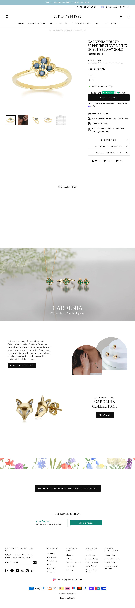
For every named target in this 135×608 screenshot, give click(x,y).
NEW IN (21, 23)
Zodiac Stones (91, 566)
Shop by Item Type (58, 23)
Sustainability (52, 561)
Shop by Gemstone (37, 23)
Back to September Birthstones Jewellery (69, 488)
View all (105, 415)
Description (108, 140)
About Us (50, 553)
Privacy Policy (110, 555)
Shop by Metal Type (81, 23)
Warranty (69, 570)
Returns (69, 559)
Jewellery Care (91, 555)
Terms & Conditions (112, 559)
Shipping (101, 63)
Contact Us (70, 566)
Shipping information (108, 146)
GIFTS (97, 23)
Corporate (51, 572)
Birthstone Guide (92, 562)
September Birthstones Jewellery (76, 30)
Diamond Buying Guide (92, 571)
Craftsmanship (52, 557)
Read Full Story (21, 365)
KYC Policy (51, 568)
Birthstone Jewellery (60, 30)
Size (90, 75)
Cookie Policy (110, 562)
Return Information (108, 152)
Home (51, 30)
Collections (111, 23)
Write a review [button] (86, 522)
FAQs (49, 564)
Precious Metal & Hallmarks (111, 567)
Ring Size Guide (92, 559)
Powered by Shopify (67, 598)
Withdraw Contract (73, 562)
